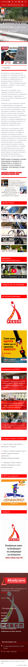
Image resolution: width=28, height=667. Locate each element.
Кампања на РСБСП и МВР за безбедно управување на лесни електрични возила (11, 465)
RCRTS (25, 665)
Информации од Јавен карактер (11, 631)
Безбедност (18, 172)
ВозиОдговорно (5, 174)
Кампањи (12, 174)
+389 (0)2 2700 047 (12, 5)
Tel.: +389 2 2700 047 (10, 651)
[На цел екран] (25, 277)
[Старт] (3, 277)
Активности (12, 172)
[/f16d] (12, 1)
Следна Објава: (10, 192)
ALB (22, 5)
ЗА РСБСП (4, 613)
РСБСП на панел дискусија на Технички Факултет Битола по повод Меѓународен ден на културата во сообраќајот (13, 405)
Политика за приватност (8, 628)
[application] (14, 271)
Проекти (10, 38)
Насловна (3, 38)
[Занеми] (22, 277)
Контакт (3, 626)
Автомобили (18, 38)
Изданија (4, 623)
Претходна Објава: (17, 183)
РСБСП (17, 174)
